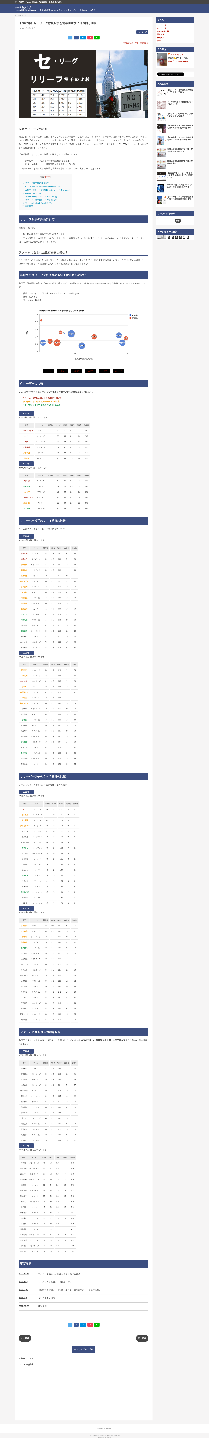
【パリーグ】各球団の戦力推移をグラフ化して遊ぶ (180, 115)
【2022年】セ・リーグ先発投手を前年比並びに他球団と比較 (180, 126)
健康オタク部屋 (55, 2)
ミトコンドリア (177, 55)
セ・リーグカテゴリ (83, 1349)
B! (83, 37)
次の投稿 (25, 1338)
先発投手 (76, 371)
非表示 (47, 177)
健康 (159, 40)
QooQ (109, 1437)
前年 (62, 371)
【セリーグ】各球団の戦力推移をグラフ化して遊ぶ (180, 91)
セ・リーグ (142, 32)
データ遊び (19, 2)
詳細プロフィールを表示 (178, 61)
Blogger (108, 1428)
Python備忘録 (32, 2)
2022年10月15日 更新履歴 (135, 43)
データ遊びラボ (23, 7)
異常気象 (160, 34)
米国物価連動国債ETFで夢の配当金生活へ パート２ (180, 150)
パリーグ (118, 371)
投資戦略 (43, 2)
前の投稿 (142, 1338)
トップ (48, 371)
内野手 (90, 371)
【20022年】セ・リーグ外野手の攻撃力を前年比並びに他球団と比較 (180, 175)
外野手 (104, 371)
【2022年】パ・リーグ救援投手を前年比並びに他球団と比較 (180, 198)
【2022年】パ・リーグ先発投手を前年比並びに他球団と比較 (180, 138)
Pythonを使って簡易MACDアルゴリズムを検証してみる (179, 186)
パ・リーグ (161, 28)
